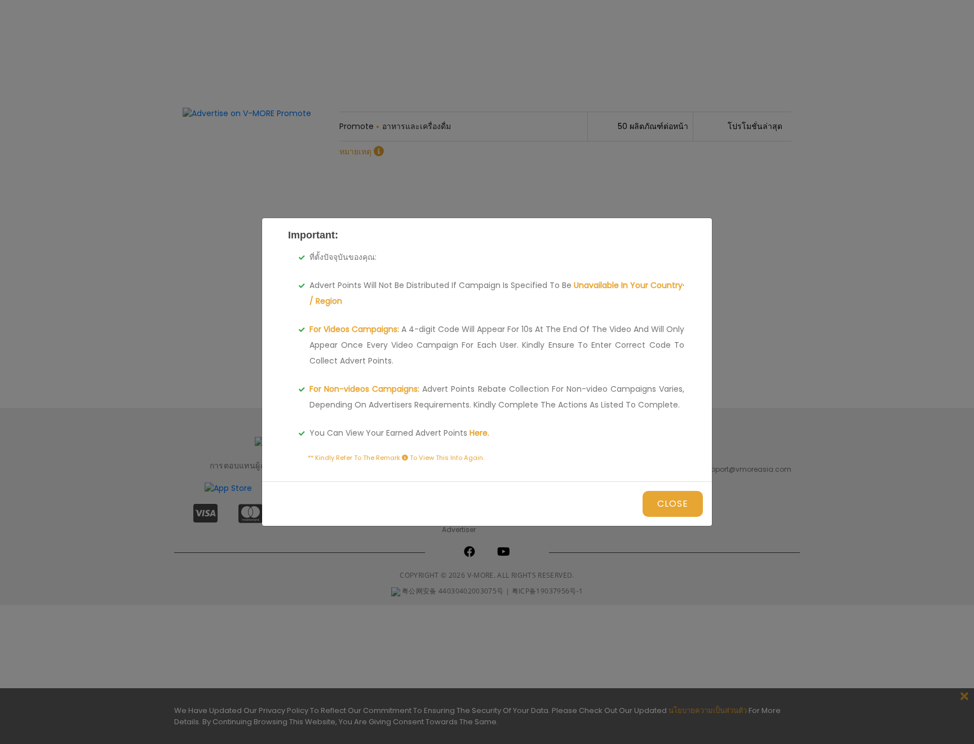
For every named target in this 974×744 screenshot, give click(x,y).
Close (672, 503)
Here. (478, 433)
